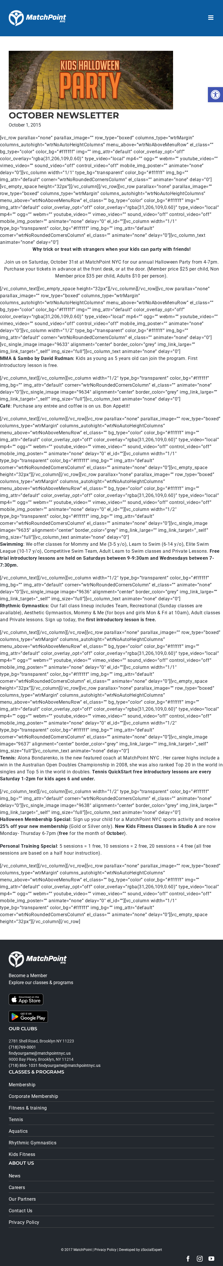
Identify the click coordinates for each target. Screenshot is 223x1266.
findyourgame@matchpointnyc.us (40, 1053)
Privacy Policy (105, 1250)
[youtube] (211, 1259)
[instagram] (200, 1259)
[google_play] (28, 1013)
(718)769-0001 (22, 1047)
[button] (215, 94)
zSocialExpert (151, 1250)
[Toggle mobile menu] (211, 18)
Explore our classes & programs (41, 982)
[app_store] (26, 996)
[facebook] (188, 1259)
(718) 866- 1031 (23, 1065)
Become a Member (28, 975)
